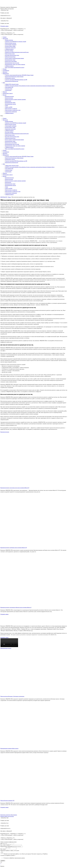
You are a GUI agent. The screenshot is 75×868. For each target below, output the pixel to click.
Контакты (5, 72)
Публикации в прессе (10, 78)
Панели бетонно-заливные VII (7, 800)
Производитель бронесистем (11, 81)
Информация (6, 73)
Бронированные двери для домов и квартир (15, 64)
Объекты (5, 91)
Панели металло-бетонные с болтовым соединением (12, 696)
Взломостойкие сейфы (10, 46)
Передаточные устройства (11, 108)
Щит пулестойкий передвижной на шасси (14, 67)
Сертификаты (6, 70)
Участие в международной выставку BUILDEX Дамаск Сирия (19, 75)
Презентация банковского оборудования (14, 76)
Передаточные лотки (10, 53)
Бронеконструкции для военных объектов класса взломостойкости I (15, 607)
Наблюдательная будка (10, 56)
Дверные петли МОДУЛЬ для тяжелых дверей (15, 41)
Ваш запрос (3, 849)
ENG (4, 82)
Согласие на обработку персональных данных (14, 858)
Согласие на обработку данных (7, 855)
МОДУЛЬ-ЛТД (3, 197)
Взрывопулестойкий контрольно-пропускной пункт (17, 52)
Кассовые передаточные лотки (12, 55)
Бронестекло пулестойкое (11, 61)
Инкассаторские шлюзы (10, 43)
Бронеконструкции (9, 96)
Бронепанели (8, 101)
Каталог (4, 94)
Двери (6, 105)
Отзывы (4, 69)
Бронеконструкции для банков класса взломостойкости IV (13, 547)
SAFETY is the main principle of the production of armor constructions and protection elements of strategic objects (29, 85)
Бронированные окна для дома (12, 62)
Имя (1, 843)
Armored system (8, 88)
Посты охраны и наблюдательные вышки (14, 58)
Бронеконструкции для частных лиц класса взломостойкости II (14, 487)
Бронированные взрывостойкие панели (9, 748)
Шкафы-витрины (9, 40)
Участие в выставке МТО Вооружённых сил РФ (16, 79)
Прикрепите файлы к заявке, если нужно (9, 850)
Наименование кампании (6, 846)
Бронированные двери (10, 59)
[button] (33, 116)
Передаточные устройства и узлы (12, 110)
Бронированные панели (10, 104)
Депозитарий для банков (10, 44)
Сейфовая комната (9, 49)
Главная (4, 37)
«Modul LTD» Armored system (12, 84)
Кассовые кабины (9, 50)
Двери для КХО (8, 107)
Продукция (5, 38)
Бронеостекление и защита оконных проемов (15, 99)
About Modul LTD (9, 87)
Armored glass (8, 90)
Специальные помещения (11, 111)
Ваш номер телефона (5, 845)
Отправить (3, 860)
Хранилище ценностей (10, 47)
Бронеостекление (9, 98)
